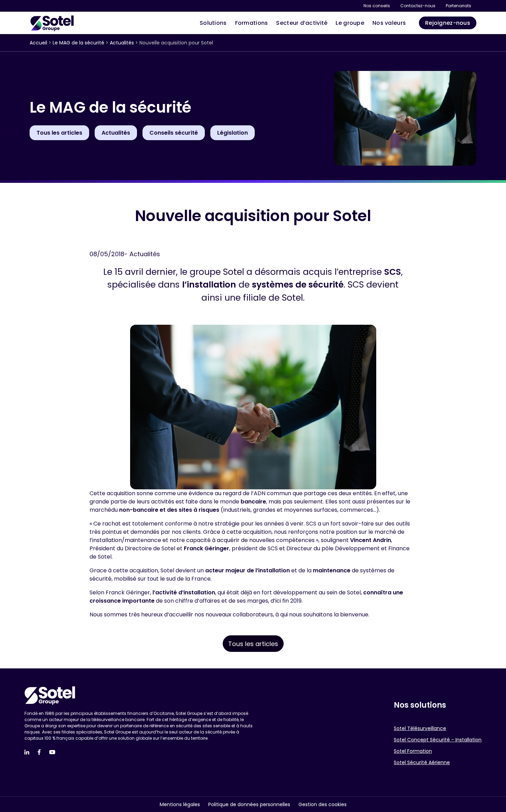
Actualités (122, 42)
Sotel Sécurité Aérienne (422, 762)
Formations (251, 23)
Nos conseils (376, 6)
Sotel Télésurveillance (420, 728)
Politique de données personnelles (249, 804)
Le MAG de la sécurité (78, 42)
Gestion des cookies (322, 804)
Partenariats (458, 6)
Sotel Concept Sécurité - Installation (438, 739)
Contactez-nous (417, 6)
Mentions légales (180, 804)
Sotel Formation (413, 751)
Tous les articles (253, 643)
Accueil (38, 42)
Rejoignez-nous (447, 23)
